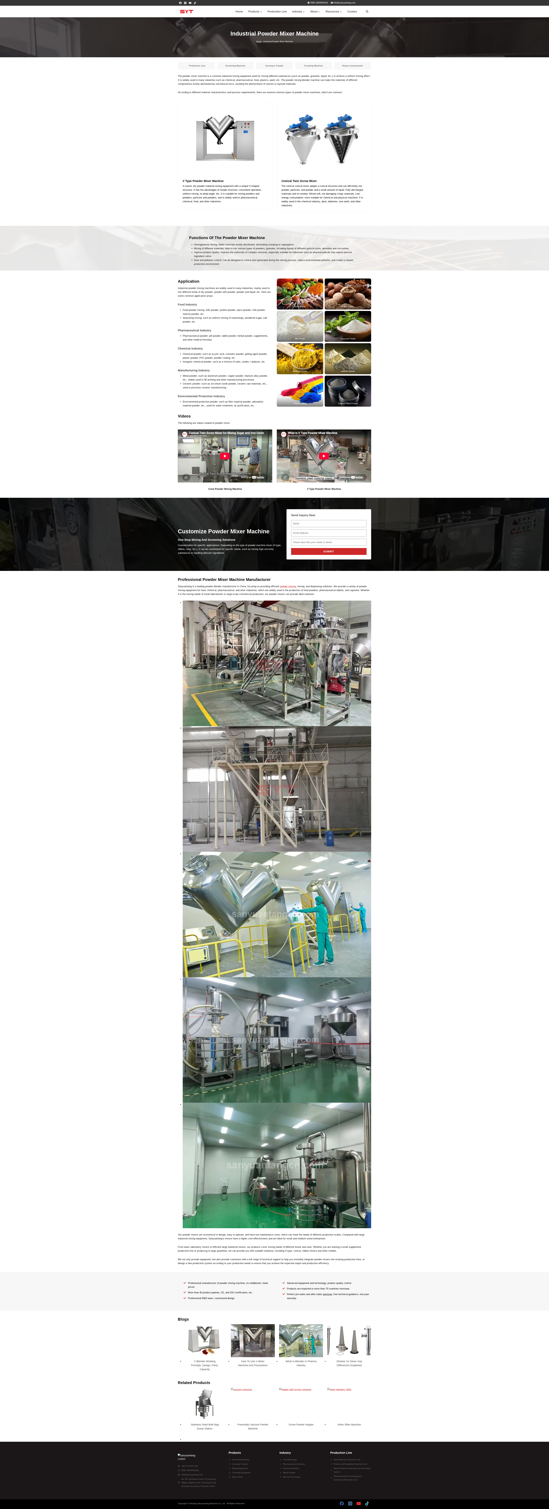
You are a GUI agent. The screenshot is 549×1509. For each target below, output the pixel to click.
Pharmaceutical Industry (294, 1464)
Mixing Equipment (240, 1468)
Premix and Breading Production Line (350, 1464)
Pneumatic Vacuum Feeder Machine (252, 1426)
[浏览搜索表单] (367, 12)
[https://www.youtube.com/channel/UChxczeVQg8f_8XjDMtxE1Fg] (358, 1503)
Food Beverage (290, 1459)
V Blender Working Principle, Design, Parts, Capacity (204, 1365)
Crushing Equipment (241, 1472)
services (327, 1294)
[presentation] (205, 1340)
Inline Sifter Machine (349, 1424)
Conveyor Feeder (240, 1464)
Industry (285, 1452)
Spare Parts (237, 1477)
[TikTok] (194, 2)
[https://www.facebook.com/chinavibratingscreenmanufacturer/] (342, 1503)
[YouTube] (190, 2)
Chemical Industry (291, 1468)
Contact (352, 11)
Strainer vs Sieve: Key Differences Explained (349, 1363)
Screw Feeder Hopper (301, 1424)
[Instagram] (185, 2)
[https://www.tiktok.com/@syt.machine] (367, 1503)
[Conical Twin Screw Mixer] (324, 139)
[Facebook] (180, 2)
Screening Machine (240, 1459)
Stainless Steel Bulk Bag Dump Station (205, 1426)
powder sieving (288, 586)
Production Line (277, 11)
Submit (328, 551)
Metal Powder (289, 1472)
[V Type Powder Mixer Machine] (225, 139)
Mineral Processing (291, 1477)
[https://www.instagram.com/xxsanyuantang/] (350, 1503)
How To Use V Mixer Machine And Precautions (252, 1363)
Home (239, 11)
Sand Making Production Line (347, 1459)
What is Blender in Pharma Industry (301, 1363)
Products (235, 1452)
